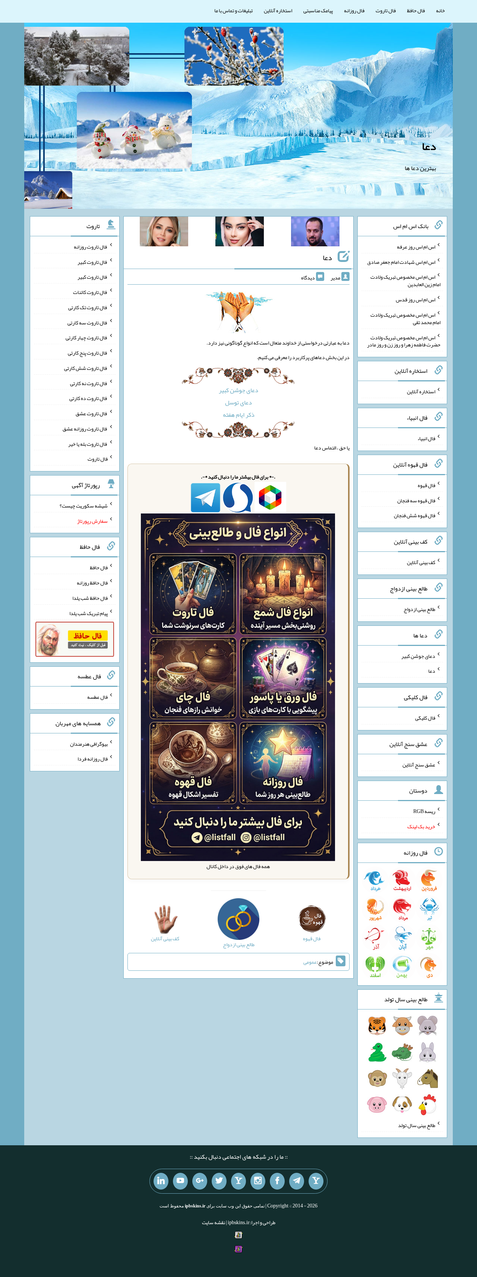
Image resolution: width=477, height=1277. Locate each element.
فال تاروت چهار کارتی (87, 337)
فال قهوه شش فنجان (414, 515)
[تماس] (238, 1181)
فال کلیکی (425, 718)
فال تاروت (386, 10)
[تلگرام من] (296, 1181)
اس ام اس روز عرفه (416, 246)
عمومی (310, 962)
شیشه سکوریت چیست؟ (84, 505)
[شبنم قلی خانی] (164, 233)
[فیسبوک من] (277, 1181)
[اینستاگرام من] (257, 1181)
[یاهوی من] (316, 1181)
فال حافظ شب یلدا (90, 598)
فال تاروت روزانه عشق (85, 428)
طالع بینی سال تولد (416, 1125)
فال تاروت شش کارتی (86, 368)
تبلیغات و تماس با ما (233, 10)
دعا (429, 146)
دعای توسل (238, 402)
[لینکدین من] (161, 1181)
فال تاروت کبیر (93, 261)
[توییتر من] (219, 1181)
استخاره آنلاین (278, 10)
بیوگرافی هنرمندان (89, 743)
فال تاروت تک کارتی (88, 307)
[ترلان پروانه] (239, 233)
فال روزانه (354, 10)
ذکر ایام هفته (239, 415)
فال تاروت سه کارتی (87, 322)
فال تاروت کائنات (90, 292)
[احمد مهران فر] (315, 233)
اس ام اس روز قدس (415, 299)
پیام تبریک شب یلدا (88, 613)
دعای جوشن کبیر (238, 390)
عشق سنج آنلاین (418, 764)
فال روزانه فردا (93, 758)
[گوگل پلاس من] (199, 1181)
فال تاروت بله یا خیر (88, 443)
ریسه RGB (424, 811)
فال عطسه (97, 697)
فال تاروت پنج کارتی (88, 353)
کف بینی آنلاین (421, 562)
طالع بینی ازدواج (419, 609)
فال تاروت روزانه (91, 246)
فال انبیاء (426, 438)
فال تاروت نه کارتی (89, 383)
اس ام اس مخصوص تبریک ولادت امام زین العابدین (405, 280)
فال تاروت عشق (92, 413)
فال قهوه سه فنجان (416, 500)
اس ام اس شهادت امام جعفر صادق (401, 261)
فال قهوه (426, 485)
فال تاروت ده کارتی (88, 398)
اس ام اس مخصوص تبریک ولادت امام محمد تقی (405, 318)
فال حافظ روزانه (92, 582)
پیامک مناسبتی (318, 10)
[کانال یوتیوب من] (180, 1181)
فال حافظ (416, 10)
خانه (440, 10)
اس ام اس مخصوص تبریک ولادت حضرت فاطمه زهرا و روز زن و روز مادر (403, 341)
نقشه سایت (213, 1222)
